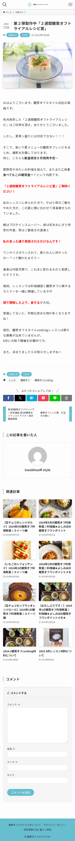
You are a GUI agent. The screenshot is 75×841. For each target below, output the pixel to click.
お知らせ (12, 34)
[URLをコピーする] (66, 398)
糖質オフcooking (44, 380)
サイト (11, 775)
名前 (11, 748)
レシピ (12, 380)
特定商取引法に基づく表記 (37, 829)
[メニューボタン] (70, 4)
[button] (8, 398)
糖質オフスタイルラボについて (25, 824)
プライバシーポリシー (54, 824)
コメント (13, 704)
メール (12, 762)
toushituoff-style (37, 470)
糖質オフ (25, 380)
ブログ (25, 34)
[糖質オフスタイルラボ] (37, 4)
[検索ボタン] (4, 4)
